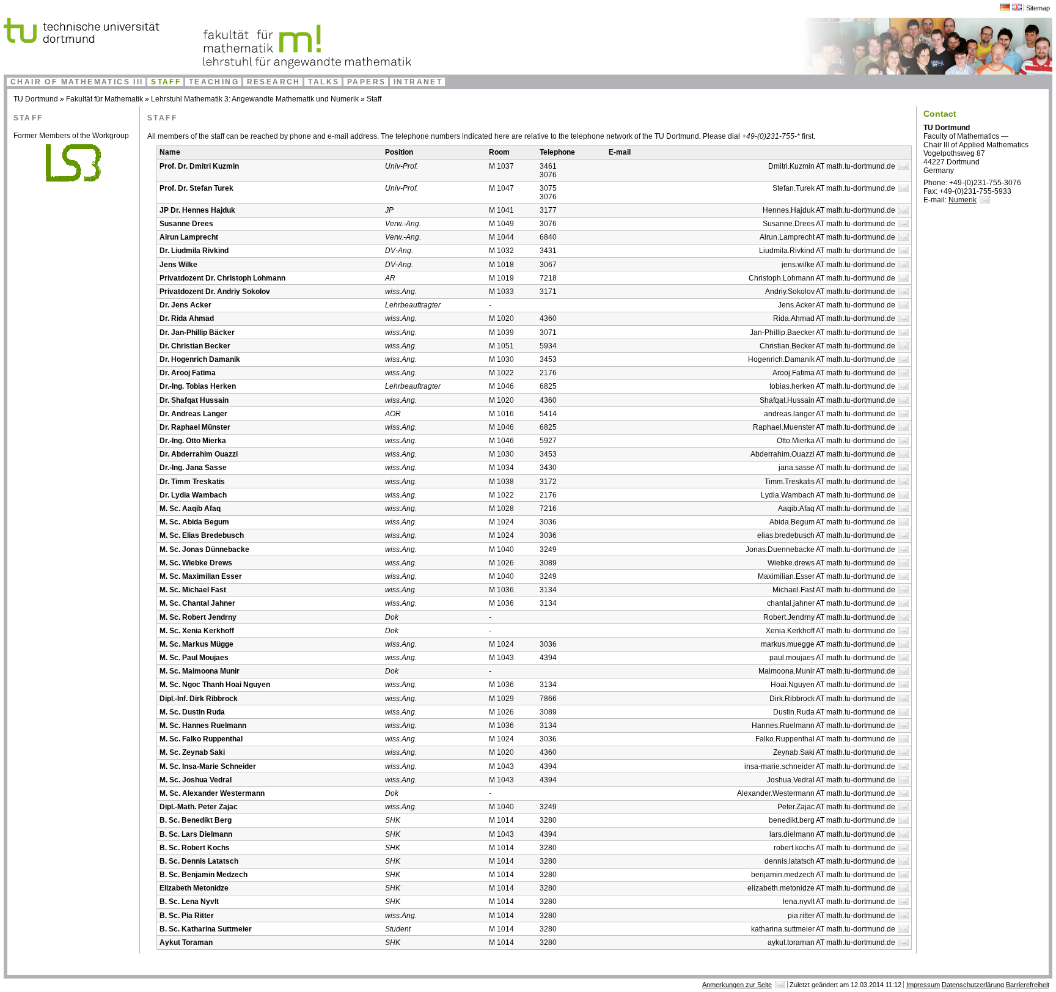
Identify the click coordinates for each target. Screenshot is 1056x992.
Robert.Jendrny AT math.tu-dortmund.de (829, 617)
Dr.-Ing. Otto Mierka (193, 440)
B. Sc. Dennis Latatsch (199, 861)
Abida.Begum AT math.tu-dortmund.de (832, 522)
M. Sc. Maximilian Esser (201, 576)
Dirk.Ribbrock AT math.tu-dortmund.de (832, 698)
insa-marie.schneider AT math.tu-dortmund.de (819, 766)
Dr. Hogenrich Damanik (200, 359)
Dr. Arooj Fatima (188, 373)
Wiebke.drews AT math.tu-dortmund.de (831, 563)
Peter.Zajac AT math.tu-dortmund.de (836, 807)
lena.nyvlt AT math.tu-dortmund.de (839, 901)
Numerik (962, 200)
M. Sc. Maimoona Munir (200, 671)
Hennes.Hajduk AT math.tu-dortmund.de (829, 210)
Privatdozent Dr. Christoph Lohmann (222, 278)
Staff (166, 82)
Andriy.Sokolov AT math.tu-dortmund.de (830, 291)
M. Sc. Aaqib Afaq (190, 508)
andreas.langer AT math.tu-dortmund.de (829, 414)
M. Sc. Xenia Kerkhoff (197, 630)
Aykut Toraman (186, 942)
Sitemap (1038, 8)
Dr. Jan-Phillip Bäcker (197, 332)
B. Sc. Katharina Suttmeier (206, 929)
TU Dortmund (35, 99)
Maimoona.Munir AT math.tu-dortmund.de (826, 671)
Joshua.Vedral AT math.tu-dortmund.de (831, 780)
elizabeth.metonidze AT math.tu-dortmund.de (821, 888)
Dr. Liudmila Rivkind (194, 250)
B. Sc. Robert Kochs (195, 847)
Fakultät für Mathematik (104, 99)
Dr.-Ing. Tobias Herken (198, 386)
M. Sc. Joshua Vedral (196, 780)
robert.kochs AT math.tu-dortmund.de (834, 847)
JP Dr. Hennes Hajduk (197, 210)
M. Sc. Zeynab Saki (192, 752)
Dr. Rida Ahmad (187, 318)
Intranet (418, 82)
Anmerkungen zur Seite (737, 984)
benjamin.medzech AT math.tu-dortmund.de (823, 874)
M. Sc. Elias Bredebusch (202, 535)
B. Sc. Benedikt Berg (196, 820)
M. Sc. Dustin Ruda (192, 712)
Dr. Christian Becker (195, 346)
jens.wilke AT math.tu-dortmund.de (838, 264)
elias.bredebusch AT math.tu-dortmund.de (826, 535)
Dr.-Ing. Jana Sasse (193, 467)
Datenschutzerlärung (973, 984)
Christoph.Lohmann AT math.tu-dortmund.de (822, 278)
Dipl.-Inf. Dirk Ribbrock (199, 698)
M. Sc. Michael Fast (193, 590)
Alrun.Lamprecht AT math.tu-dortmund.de (827, 237)
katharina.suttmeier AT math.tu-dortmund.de (823, 929)
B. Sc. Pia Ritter (187, 915)
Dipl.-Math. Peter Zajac (199, 807)
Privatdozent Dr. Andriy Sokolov (215, 291)
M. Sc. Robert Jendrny (198, 617)
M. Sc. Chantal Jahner (197, 603)
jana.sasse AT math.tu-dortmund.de (837, 467)
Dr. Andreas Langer (193, 414)
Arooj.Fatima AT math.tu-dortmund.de (833, 373)
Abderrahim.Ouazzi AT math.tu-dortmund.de (822, 454)
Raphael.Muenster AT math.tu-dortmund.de (824, 427)
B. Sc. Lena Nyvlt (189, 901)
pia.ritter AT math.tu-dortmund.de (841, 915)
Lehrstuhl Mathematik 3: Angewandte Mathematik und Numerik (255, 99)
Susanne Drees (186, 223)
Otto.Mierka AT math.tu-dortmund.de (836, 440)
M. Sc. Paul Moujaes (194, 657)
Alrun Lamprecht (189, 237)
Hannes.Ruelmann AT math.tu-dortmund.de (823, 725)
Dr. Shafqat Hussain (194, 400)
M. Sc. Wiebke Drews (196, 563)
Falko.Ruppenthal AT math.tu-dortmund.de (825, 739)
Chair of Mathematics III (77, 82)
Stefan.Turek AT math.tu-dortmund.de (833, 188)
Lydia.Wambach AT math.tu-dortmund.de (828, 495)
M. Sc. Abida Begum (194, 522)
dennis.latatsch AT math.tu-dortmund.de (830, 861)
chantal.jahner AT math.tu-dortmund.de (831, 603)
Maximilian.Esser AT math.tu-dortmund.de (826, 576)
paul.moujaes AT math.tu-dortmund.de (832, 657)
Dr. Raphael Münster (195, 427)
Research (274, 82)
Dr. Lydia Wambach (193, 495)
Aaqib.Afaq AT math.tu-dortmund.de (836, 508)
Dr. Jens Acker (185, 305)
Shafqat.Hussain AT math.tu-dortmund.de (827, 400)
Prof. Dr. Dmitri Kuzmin (199, 166)
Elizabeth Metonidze (194, 888)
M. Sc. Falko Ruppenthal (201, 739)
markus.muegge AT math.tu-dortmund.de (828, 644)
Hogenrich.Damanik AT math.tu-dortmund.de (821, 359)
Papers (366, 82)
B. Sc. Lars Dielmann (196, 834)
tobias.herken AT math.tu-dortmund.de (832, 386)
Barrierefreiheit (1027, 984)
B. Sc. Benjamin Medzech (204, 874)
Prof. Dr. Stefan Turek (196, 188)
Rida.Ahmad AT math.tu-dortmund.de (834, 318)
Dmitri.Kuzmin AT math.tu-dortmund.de (831, 166)
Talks (323, 82)
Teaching (214, 82)
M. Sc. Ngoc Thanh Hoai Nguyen (215, 684)
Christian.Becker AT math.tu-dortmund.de (827, 346)
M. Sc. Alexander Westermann (212, 793)
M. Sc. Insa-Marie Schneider (208, 766)
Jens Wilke (178, 264)
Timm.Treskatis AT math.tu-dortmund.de (830, 481)
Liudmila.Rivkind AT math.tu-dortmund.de (827, 250)
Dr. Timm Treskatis (192, 481)
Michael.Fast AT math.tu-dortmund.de (833, 590)
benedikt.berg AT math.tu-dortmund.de (832, 820)
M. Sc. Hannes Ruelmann (203, 725)
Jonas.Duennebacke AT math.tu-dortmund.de (820, 549)
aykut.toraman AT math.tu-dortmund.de (831, 942)
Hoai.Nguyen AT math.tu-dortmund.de (833, 684)
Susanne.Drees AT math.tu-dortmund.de (829, 223)
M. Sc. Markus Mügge (196, 644)
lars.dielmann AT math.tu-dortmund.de (832, 834)
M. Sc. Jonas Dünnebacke (204, 549)
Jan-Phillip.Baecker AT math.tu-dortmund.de (822, 332)
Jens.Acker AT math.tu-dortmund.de (836, 305)
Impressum (923, 984)
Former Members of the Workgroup (71, 135)
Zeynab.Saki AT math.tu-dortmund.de (834, 752)
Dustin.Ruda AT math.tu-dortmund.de (834, 712)
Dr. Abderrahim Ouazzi (199, 454)
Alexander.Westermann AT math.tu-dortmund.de (816, 793)
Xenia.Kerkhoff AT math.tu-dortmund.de (830, 630)
